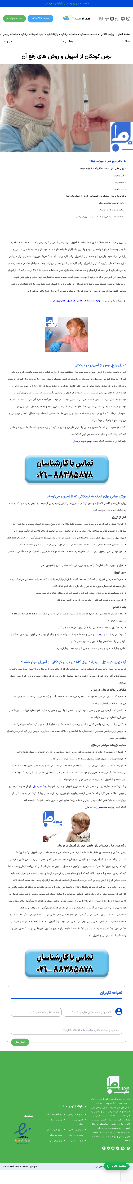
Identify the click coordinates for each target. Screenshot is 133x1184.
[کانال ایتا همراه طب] (101, 19)
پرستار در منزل (56, 1135)
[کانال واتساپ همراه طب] (123, 1148)
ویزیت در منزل (77, 1140)
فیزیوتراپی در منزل (54, 1129)
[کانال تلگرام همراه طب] (117, 1148)
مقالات (126, 42)
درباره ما (7, 42)
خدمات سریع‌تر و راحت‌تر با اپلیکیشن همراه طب (67, 3)
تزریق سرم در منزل (75, 1114)
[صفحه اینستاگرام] (128, 19)
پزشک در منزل (40, 786)
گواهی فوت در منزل (83, 441)
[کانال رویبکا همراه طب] (112, 18)
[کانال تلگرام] (123, 19)
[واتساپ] (117, 19)
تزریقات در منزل (95, 634)
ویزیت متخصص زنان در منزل (99, 807)
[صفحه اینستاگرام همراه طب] (128, 1148)
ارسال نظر (20, 1042)
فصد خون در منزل (75, 1135)
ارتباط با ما (67, 42)
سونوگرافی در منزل (54, 1114)
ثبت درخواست (14, 18)
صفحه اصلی (123, 34)
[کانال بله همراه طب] (107, 19)
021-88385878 (40, 18)
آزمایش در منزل (56, 1140)
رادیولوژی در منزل (56, 301)
